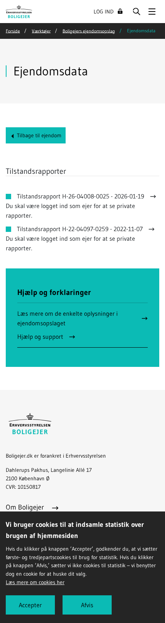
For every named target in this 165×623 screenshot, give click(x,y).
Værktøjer (41, 30)
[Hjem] (19, 11)
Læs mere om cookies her (35, 582)
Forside (13, 30)
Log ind (104, 11)
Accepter (30, 605)
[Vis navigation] (152, 11)
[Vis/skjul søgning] (137, 11)
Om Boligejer (26, 507)
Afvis (87, 605)
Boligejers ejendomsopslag (89, 30)
